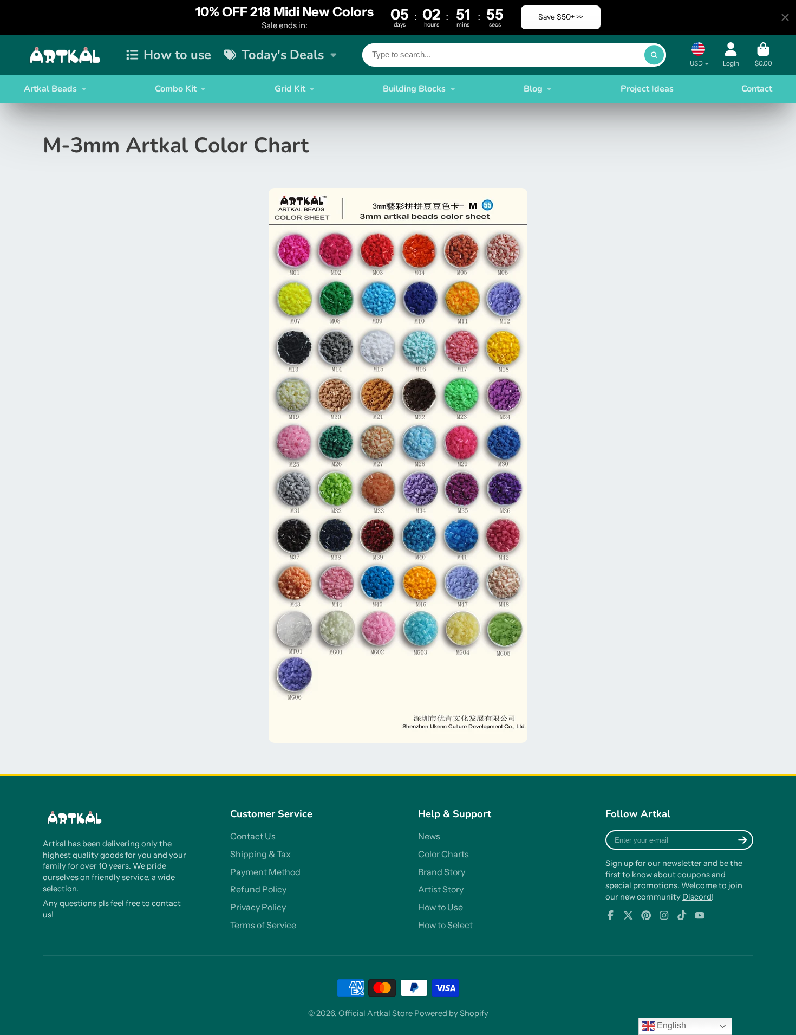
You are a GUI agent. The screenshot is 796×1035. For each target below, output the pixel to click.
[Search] (653, 55)
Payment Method (265, 871)
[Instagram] (664, 915)
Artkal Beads (50, 89)
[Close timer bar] (785, 17)
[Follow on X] (628, 915)
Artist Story (441, 889)
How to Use (440, 907)
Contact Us (253, 836)
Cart (763, 54)
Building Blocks (414, 89)
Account (731, 54)
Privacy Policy (258, 907)
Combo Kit (176, 89)
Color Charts (443, 854)
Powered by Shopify (451, 1013)
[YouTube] (699, 915)
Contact (756, 89)
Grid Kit (290, 89)
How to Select (445, 925)
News (429, 836)
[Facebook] (610, 915)
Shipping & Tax (260, 854)
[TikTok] (682, 915)
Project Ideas (647, 89)
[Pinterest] (646, 915)
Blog (533, 89)
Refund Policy (258, 889)
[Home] (67, 55)
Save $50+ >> (560, 17)
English (670, 1025)
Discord (697, 897)
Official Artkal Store (375, 1013)
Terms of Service (263, 925)
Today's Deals (283, 54)
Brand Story (441, 871)
